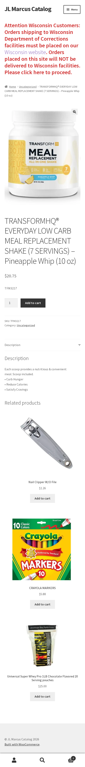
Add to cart (33, 303)
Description (12, 345)
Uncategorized (28, 86)
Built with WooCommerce (22, 744)
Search (42, 760)
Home (12, 86)
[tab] (43, 345)
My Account (14, 760)
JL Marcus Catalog (28, 9)
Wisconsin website (25, 52)
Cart (65, 757)
